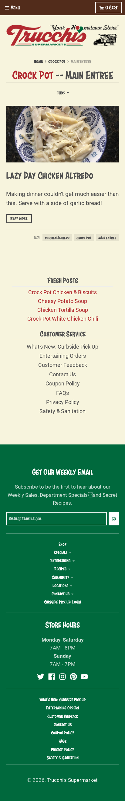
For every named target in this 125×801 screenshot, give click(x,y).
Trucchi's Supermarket (72, 779)
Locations (60, 586)
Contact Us (62, 374)
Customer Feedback (62, 364)
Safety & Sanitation (62, 411)
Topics (61, 93)
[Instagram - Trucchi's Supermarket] (62, 676)
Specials (60, 552)
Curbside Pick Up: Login (62, 602)
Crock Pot (56, 61)
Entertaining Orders (62, 355)
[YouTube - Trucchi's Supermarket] (84, 676)
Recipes (60, 569)
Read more (19, 218)
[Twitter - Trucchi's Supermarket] (40, 676)
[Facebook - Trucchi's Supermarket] (51, 676)
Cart (111, 7)
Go (114, 519)
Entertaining (60, 561)
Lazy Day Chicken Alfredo (49, 175)
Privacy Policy (62, 402)
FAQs (62, 392)
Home (38, 61)
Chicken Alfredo (57, 237)
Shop (62, 544)
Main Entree (107, 237)
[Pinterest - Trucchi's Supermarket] (73, 676)
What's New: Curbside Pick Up (62, 346)
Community (60, 577)
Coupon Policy (63, 383)
